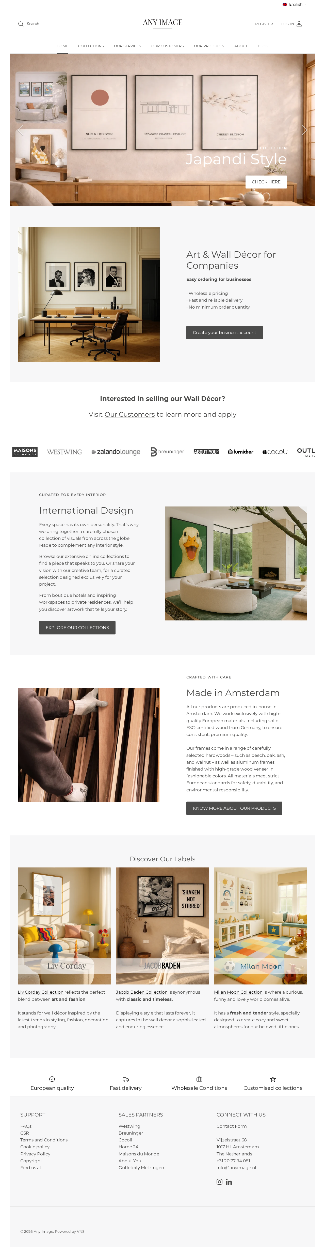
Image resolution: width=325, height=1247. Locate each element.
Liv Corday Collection (40, 992)
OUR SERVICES (127, 46)
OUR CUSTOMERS (167, 46)
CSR (24, 1133)
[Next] (305, 130)
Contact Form (232, 1126)
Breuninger (131, 1133)
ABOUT (241, 46)
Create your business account (224, 332)
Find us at (30, 1167)
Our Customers (130, 414)
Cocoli (125, 1139)
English (295, 4)
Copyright (31, 1160)
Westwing (129, 1126)
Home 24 (128, 1146)
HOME (62, 46)
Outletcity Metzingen (141, 1167)
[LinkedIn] (229, 1182)
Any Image (43, 1231)
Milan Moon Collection (238, 992)
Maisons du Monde (139, 1153)
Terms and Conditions (44, 1139)
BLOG (263, 46)
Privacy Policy (35, 1153)
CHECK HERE (266, 181)
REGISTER (266, 24)
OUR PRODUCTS (209, 46)
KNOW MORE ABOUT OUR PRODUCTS (234, 808)
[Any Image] (162, 24)
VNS (81, 1231)
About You (130, 1160)
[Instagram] (219, 1182)
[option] (162, 130)
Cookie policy (35, 1146)
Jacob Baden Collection (142, 992)
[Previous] (20, 130)
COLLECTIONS (91, 46)
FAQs (25, 1126)
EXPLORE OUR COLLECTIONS (77, 627)
